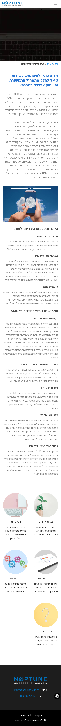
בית (56, 64)
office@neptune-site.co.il (27, 690)
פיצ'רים (50, 64)
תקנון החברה (37, 715)
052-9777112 (27, 696)
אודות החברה (24, 715)
